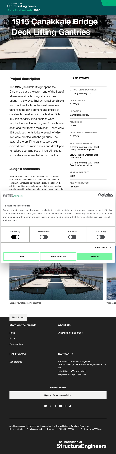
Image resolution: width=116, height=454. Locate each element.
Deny (21, 256)
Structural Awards (23, 10)
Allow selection (58, 256)
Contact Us (65, 354)
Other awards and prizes (70, 332)
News (12, 332)
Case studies (16, 344)
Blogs (12, 338)
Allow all (95, 256)
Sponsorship (15, 361)
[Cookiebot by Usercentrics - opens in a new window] (100, 195)
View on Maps (79, 371)
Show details (100, 247)
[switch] (44, 237)
